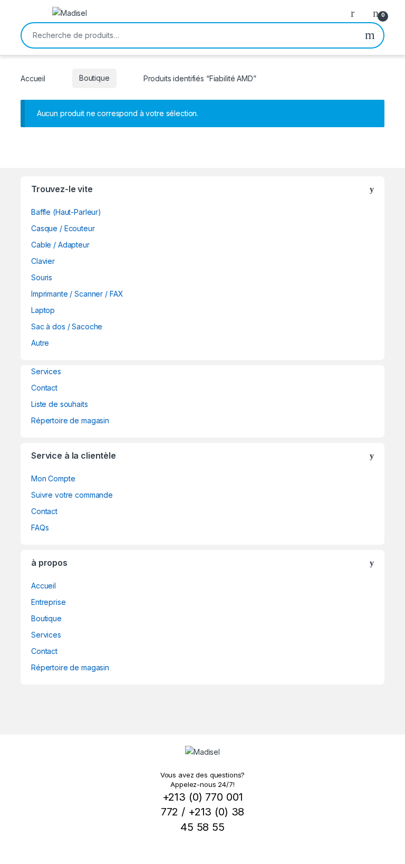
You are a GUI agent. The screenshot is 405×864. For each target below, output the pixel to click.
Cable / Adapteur (60, 244)
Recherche (369, 35)
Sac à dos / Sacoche (66, 326)
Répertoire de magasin (70, 420)
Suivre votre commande (72, 494)
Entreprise (48, 601)
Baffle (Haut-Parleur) (66, 211)
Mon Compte (53, 478)
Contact (44, 387)
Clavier (43, 261)
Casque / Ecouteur (63, 228)
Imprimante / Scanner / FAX (77, 293)
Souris (41, 277)
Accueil (33, 77)
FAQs (40, 527)
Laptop (43, 310)
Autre (40, 342)
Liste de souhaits (59, 404)
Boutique (94, 77)
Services (46, 371)
